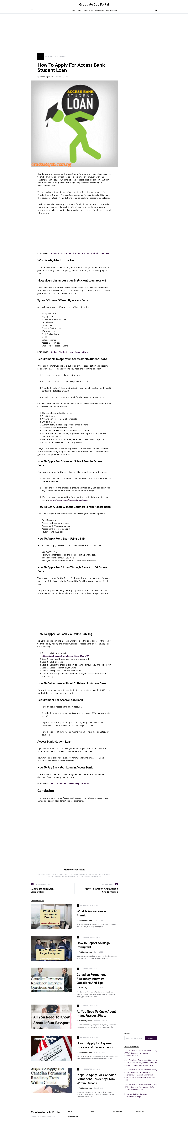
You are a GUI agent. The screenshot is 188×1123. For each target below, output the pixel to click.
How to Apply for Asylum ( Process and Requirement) (94, 1045)
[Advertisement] (94, 30)
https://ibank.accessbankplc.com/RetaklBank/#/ (65, 656)
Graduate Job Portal (94, 5)
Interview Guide (73, 1117)
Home (70, 1111)
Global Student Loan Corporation (69, 352)
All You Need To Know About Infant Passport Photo (96, 1014)
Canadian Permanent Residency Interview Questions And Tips (91, 979)
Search (151, 1038)
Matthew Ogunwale (46, 77)
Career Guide (117, 1111)
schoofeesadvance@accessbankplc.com (69, 500)
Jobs (92, 1111)
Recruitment (140, 1111)
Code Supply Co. (51, 1116)
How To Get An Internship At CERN (70, 784)
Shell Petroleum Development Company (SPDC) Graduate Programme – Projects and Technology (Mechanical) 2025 (140, 1062)
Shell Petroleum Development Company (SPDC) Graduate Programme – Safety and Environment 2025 (140, 1087)
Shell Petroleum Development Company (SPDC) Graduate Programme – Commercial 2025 (140, 1053)
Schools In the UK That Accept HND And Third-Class (80, 253)
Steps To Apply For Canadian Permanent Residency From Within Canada (96, 1079)
